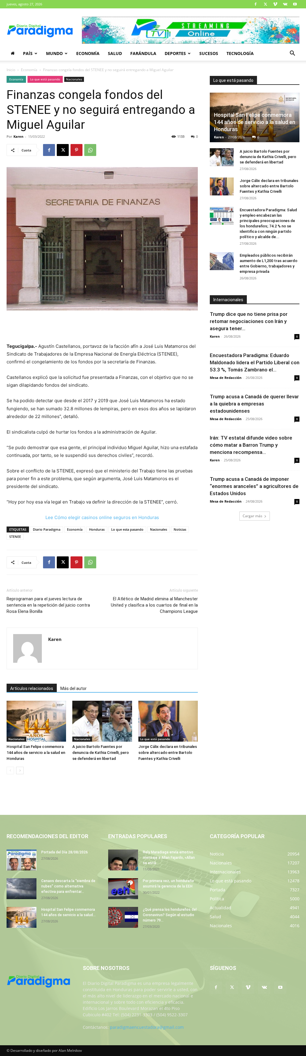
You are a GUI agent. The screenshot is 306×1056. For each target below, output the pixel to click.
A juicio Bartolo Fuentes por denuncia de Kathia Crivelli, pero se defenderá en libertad (100, 752)
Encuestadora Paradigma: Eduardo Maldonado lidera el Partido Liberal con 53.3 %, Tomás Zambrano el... (254, 362)
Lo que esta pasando (127, 529)
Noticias (180, 529)
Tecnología (240, 53)
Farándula (143, 53)
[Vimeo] (275, 4)
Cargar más (252, 515)
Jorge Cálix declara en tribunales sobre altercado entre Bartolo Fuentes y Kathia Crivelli (167, 752)
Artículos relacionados (31, 688)
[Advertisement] (102, 327)
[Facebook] (255, 4)
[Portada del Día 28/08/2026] (21, 860)
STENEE (15, 536)
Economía (88, 53)
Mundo (54, 53)
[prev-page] (10, 770)
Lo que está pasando (45, 79)
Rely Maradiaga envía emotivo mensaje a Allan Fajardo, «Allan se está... (169, 857)
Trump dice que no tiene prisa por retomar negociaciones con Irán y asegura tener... (248, 321)
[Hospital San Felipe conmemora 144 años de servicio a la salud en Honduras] (36, 721)
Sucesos (208, 53)
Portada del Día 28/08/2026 (64, 852)
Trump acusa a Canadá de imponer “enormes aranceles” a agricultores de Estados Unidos (254, 486)
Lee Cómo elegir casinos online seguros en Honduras (102, 517)
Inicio (11, 69)
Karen (18, 136)
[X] (265, 4)
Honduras (97, 529)
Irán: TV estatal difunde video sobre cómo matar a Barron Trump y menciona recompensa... (251, 445)
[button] (292, 54)
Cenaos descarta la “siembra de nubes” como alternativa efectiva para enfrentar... (68, 886)
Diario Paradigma (46, 529)
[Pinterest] (76, 150)
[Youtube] (294, 4)
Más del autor (73, 688)
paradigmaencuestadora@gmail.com (147, 1027)
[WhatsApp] (90, 150)
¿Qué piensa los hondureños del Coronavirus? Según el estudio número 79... (170, 914)
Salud (115, 53)
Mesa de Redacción (225, 377)
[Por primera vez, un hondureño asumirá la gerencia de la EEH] (123, 888)
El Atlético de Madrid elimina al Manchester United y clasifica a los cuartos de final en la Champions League (154, 605)
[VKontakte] (285, 4)
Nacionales (74, 79)
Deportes (175, 53)
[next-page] (20, 770)
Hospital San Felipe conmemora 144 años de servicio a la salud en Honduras (36, 752)
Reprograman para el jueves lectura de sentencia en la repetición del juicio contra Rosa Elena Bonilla (48, 605)
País (28, 53)
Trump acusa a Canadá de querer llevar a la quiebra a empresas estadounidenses (254, 404)
